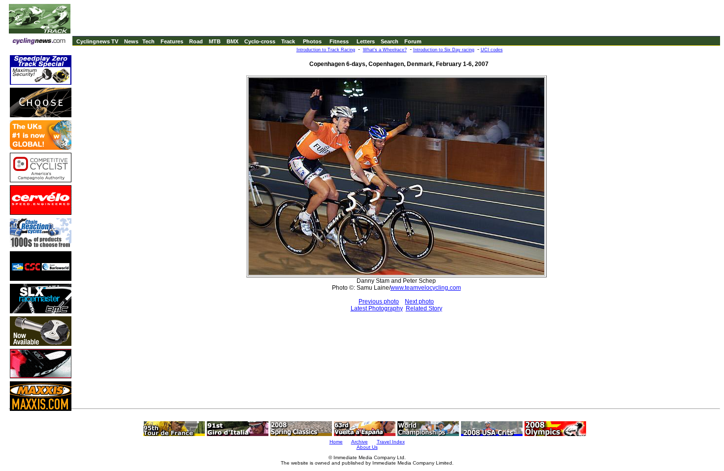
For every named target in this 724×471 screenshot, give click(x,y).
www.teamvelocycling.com (426, 287)
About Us (367, 447)
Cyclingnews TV (97, 41)
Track (288, 41)
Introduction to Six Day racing (443, 49)
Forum (413, 41)
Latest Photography (377, 308)
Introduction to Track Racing (325, 49)
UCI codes (492, 49)
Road (196, 41)
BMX (232, 41)
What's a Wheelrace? (385, 49)
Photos (312, 41)
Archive (359, 441)
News (131, 41)
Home (336, 441)
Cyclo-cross (259, 41)
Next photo (419, 301)
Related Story (424, 308)
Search (389, 41)
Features (172, 41)
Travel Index (391, 441)
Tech (148, 41)
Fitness (339, 41)
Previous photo (379, 301)
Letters (366, 41)
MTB (215, 41)
